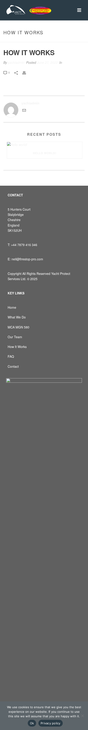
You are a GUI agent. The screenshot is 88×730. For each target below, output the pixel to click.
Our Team (15, 337)
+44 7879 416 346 (24, 244)
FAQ (11, 356)
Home (12, 307)
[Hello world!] (44, 145)
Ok (32, 723)
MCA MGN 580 (18, 327)
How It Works (17, 346)
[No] (82, 715)
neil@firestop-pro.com (27, 259)
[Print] (26, 72)
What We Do (17, 317)
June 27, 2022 (47, 62)
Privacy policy (50, 723)
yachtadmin (16, 62)
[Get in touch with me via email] (24, 111)
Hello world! (44, 153)
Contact (13, 366)
